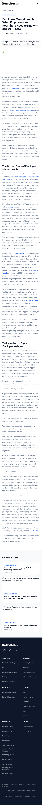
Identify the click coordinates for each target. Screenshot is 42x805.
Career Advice (7, 764)
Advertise (26, 702)
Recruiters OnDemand (9, 692)
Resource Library (7, 731)
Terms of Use (11, 790)
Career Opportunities (29, 706)
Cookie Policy (31, 790)
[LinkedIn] (4, 650)
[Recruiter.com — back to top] (10, 3)
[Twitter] (16, 650)
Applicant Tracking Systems (8, 750)
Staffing (4, 677)
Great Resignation (15, 88)
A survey (9, 207)
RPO (3, 667)
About (24, 692)
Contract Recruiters (29, 672)
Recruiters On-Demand (9, 672)
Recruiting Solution (29, 663)
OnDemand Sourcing (29, 677)
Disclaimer (27, 796)
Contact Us (26, 716)
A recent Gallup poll (31, 300)
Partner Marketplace (9, 697)
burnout (30, 110)
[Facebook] (10, 650)
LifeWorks (35, 531)
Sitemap (35, 796)
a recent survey (18, 253)
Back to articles (9, 10)
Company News (28, 697)
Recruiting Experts (8, 755)
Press (24, 711)
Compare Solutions (8, 681)
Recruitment (6, 740)
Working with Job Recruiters (8, 769)
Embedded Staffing (8, 663)
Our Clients (26, 667)
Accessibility (18, 796)
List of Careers (7, 759)
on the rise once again (18, 110)
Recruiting (5, 736)
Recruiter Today (7, 726)
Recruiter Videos (7, 773)
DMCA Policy (8, 796)
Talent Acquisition (8, 745)
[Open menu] (37, 3)
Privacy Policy (21, 790)
